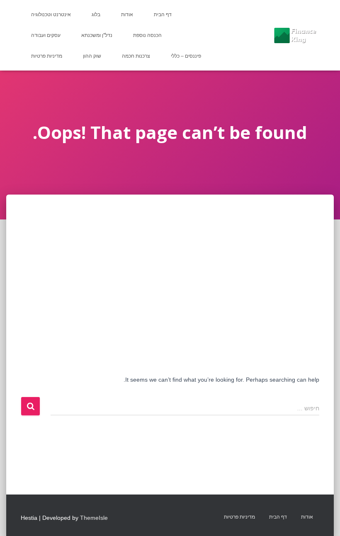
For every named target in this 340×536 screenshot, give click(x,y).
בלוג (96, 14)
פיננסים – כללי (186, 56)
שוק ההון (92, 56)
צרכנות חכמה (136, 56)
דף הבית (163, 14)
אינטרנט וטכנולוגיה (51, 14)
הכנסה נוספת (147, 35)
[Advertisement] (170, 257)
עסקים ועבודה (46, 35)
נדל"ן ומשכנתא (96, 35)
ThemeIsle (94, 517)
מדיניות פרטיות (46, 56)
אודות (127, 14)
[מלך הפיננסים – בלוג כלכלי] (294, 35)
